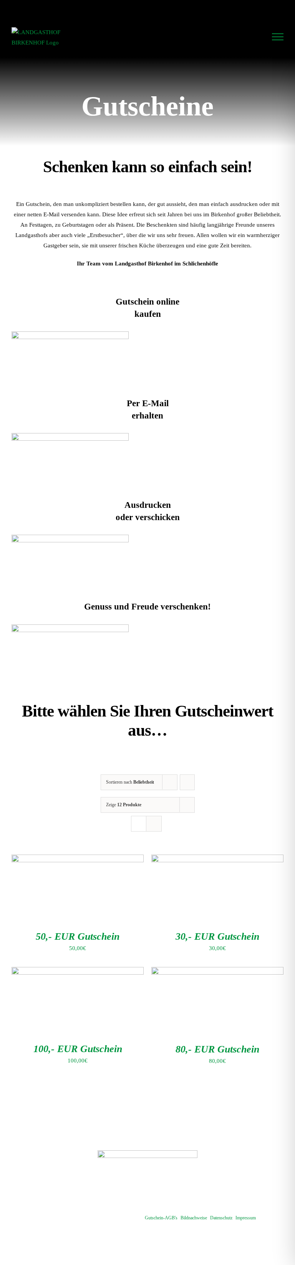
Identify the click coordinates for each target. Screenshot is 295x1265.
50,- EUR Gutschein (77, 936)
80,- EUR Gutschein (217, 1049)
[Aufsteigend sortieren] (187, 782)
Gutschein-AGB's (161, 1218)
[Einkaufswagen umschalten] (257, 37)
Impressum (245, 1218)
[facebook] (147, 1196)
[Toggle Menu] (278, 36)
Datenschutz (221, 1218)
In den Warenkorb (61, 889)
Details (110, 889)
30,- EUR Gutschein (217, 936)
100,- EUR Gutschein (77, 1048)
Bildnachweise (194, 1218)
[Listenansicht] (153, 823)
